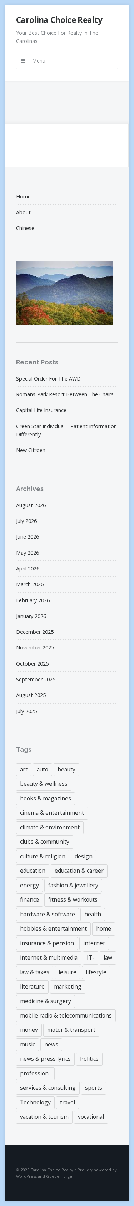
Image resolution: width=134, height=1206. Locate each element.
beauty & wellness (44, 784)
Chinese (25, 228)
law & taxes (34, 972)
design (84, 856)
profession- (35, 1073)
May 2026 (27, 552)
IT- (90, 957)
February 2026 (33, 600)
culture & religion (42, 856)
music (27, 1044)
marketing (67, 986)
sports (93, 1088)
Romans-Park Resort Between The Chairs (65, 394)
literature (32, 986)
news (51, 1044)
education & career (79, 870)
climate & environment (50, 827)
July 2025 (26, 711)
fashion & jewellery (73, 885)
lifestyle (96, 972)
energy (29, 885)
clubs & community (44, 841)
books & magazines (45, 798)
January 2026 (31, 616)
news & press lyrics (45, 1059)
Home (23, 196)
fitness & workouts (73, 899)
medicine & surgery (45, 1001)
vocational (91, 1117)
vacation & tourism (44, 1117)
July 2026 (26, 521)
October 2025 (32, 663)
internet (94, 943)
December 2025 (35, 631)
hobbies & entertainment (53, 928)
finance (29, 899)
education (32, 870)
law (108, 957)
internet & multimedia (49, 957)
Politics (89, 1059)
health (92, 914)
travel (67, 1102)
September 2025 (35, 679)
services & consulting (48, 1088)
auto (42, 769)
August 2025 (31, 695)
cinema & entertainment (52, 813)
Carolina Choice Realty (59, 19)
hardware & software (47, 914)
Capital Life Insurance (41, 410)
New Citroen (30, 450)
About (23, 212)
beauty (66, 769)
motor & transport (71, 1030)
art (24, 769)
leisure (67, 972)
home (103, 928)
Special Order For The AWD (48, 378)
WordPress (26, 1176)
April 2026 (27, 568)
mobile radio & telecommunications (66, 1015)
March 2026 (30, 584)
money (29, 1030)
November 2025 (35, 647)
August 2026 (31, 505)
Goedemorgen (60, 1176)
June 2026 (27, 536)
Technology (35, 1102)
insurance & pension (47, 943)
